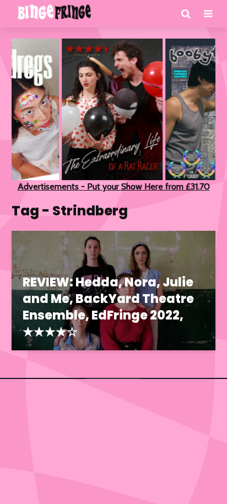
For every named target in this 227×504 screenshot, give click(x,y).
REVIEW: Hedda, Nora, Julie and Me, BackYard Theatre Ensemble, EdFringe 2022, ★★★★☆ (108, 307)
